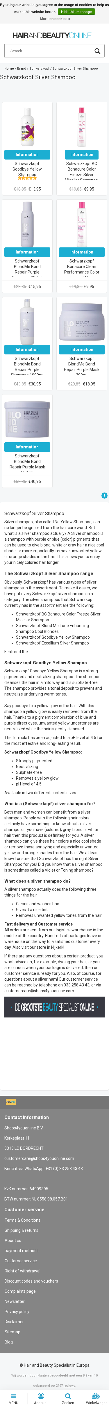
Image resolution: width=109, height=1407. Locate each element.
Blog (9, 1342)
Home (9, 68)
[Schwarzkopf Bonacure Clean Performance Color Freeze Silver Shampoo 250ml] (82, 224)
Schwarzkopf (39, 68)
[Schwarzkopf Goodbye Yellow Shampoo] (27, 126)
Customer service (21, 1260)
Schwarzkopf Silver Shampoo (75, 68)
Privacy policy (17, 1311)
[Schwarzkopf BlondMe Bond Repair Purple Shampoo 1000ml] (27, 321)
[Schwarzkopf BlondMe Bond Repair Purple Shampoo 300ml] (27, 224)
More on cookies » (55, 19)
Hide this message (76, 12)
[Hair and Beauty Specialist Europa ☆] (52, 32)
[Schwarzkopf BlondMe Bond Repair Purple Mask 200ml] (82, 321)
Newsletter (15, 1301)
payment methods (22, 1250)
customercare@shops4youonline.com (39, 1158)
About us (13, 1240)
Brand (21, 68)
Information (27, 154)
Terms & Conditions (22, 1220)
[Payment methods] (11, 1102)
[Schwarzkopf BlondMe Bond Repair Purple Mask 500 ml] (27, 419)
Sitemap (12, 1332)
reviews (69, 1386)
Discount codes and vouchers (31, 1281)
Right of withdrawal (22, 1271)
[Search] (97, 52)
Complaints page (20, 1291)
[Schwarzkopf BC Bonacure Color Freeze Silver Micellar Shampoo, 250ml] (82, 126)
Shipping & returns (21, 1230)
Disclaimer (14, 1321)
